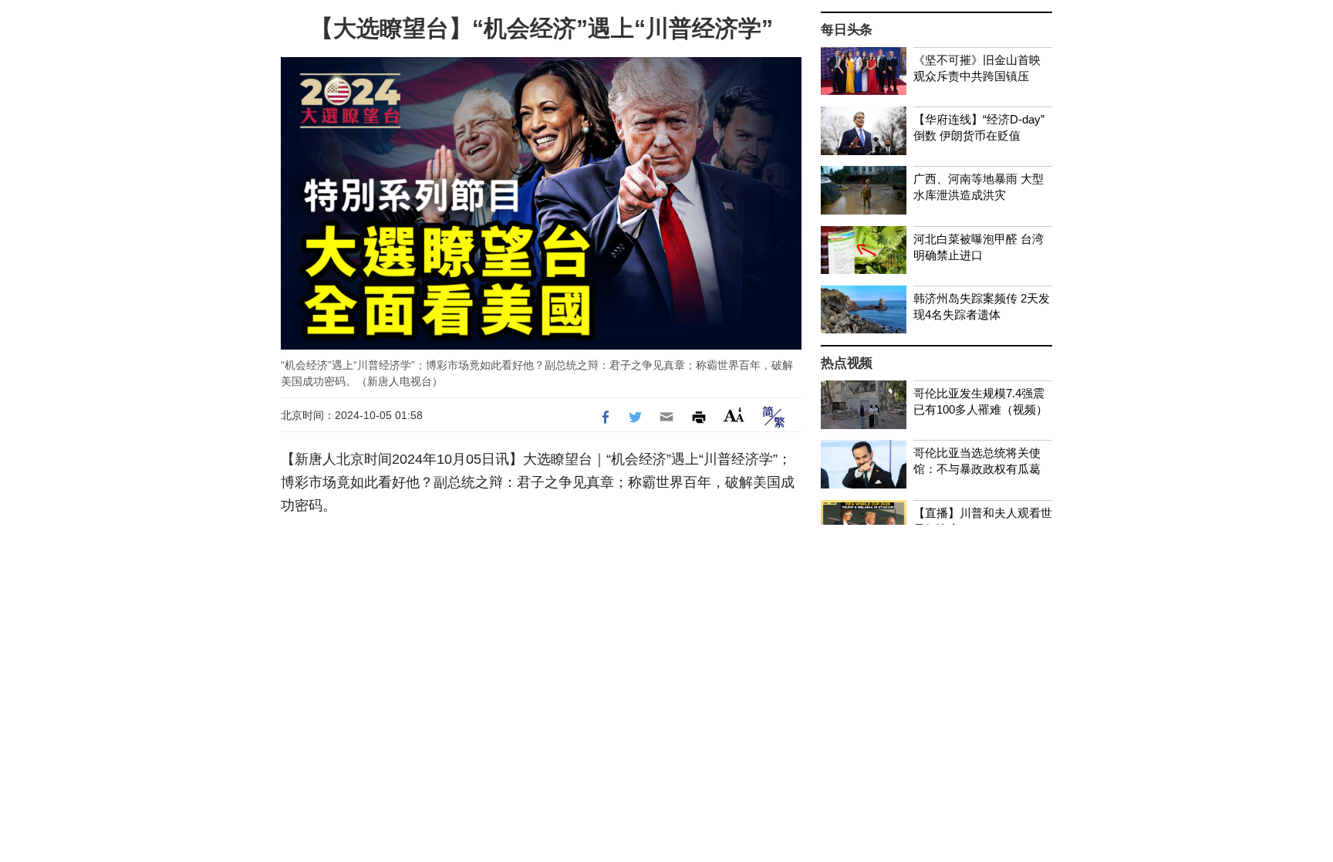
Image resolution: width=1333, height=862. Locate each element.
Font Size (734, 414)
